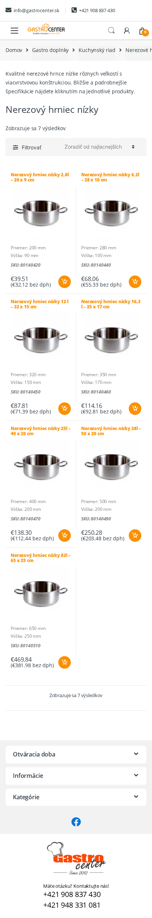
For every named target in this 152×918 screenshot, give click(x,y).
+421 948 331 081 (72, 905)
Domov (14, 49)
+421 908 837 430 (97, 10)
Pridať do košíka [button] (64, 282)
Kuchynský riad (97, 49)
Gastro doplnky (50, 49)
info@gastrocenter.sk (36, 10)
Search (111, 31)
